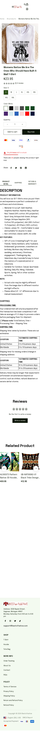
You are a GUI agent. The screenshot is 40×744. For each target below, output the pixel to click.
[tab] (18, 60)
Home (2, 19)
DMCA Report (28, 717)
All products (11, 19)
